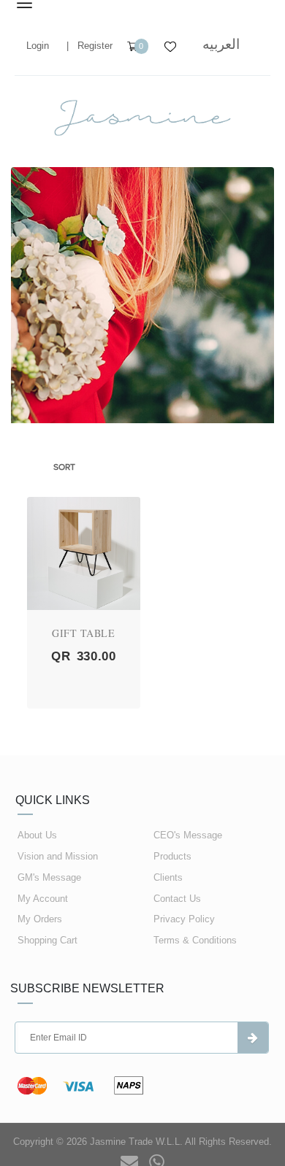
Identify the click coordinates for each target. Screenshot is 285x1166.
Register (95, 45)
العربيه (221, 44)
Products (172, 856)
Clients (168, 877)
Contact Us (177, 898)
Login (37, 45)
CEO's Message (187, 835)
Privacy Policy (184, 919)
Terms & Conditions (195, 940)
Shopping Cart (47, 940)
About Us (37, 835)
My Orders (40, 919)
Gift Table (83, 633)
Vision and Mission (58, 856)
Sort (64, 467)
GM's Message (49, 877)
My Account (43, 898)
